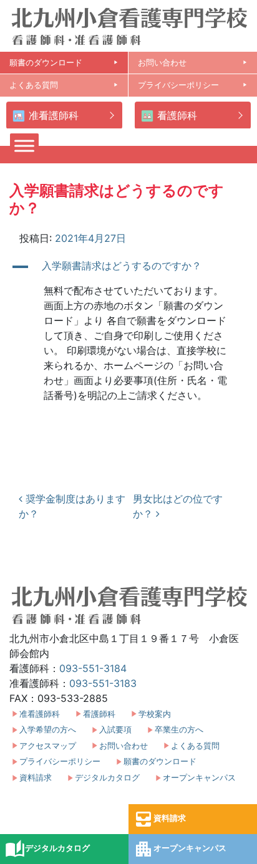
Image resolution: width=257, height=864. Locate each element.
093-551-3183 (103, 683)
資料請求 (159, 819)
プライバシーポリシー (193, 85)
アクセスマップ (47, 746)
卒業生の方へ (179, 729)
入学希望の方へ (47, 729)
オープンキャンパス (179, 849)
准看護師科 (54, 115)
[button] (128, 267)
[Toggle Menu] (24, 145)
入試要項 (115, 729)
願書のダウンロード (64, 62)
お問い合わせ (193, 62)
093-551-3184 (93, 668)
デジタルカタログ (47, 849)
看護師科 (177, 115)
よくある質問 (64, 85)
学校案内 (154, 714)
